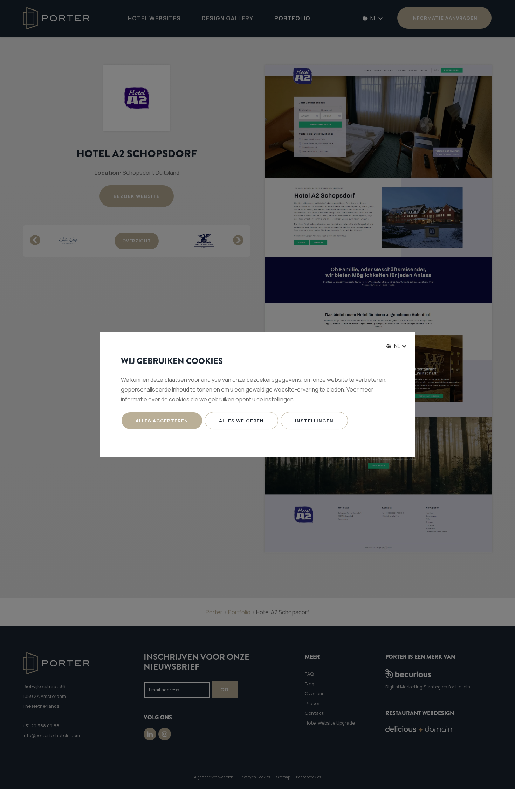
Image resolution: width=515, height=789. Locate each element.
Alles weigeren (241, 420)
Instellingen (314, 420)
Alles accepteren (162, 420)
